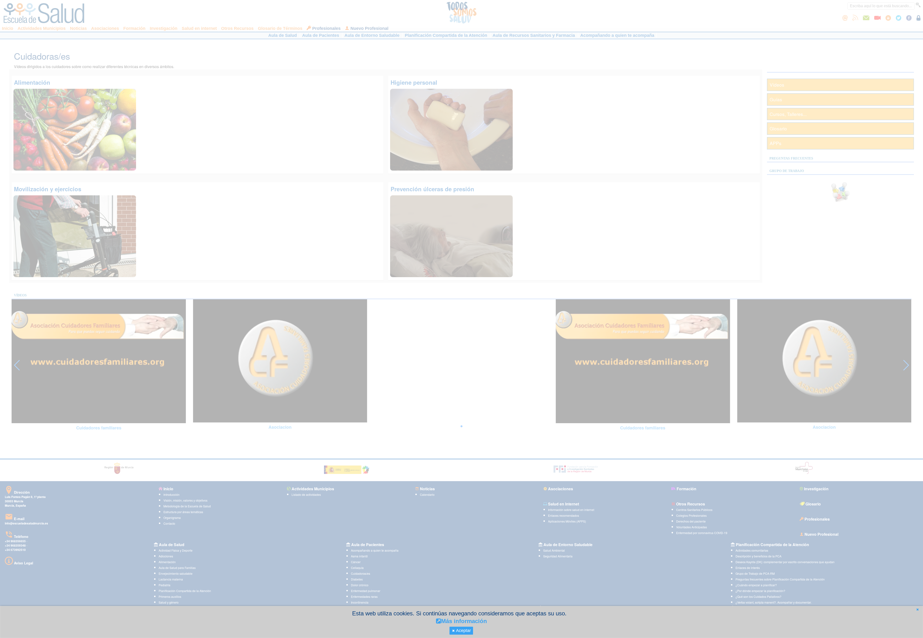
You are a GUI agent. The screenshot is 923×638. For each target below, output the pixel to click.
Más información (464, 621)
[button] (917, 609)
